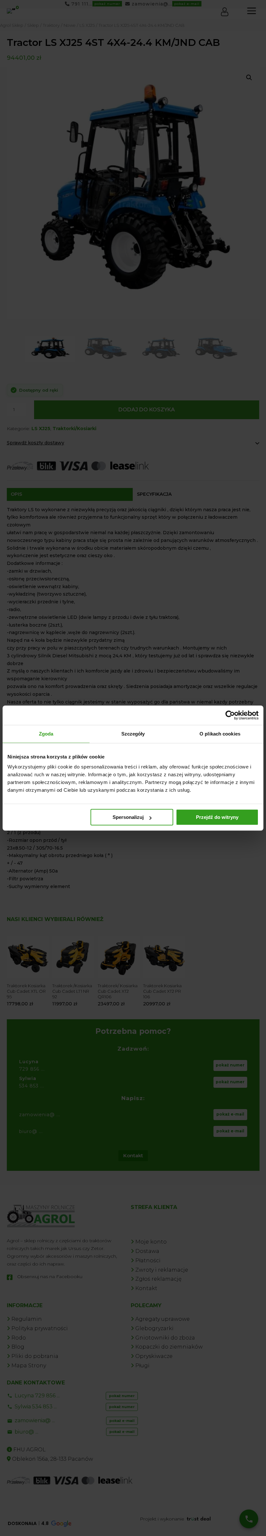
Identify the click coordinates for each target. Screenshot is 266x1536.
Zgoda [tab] (46, 733)
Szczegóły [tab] (133, 733)
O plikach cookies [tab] (220, 733)
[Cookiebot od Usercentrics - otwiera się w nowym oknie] (230, 715)
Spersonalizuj (128, 817)
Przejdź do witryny (217, 817)
